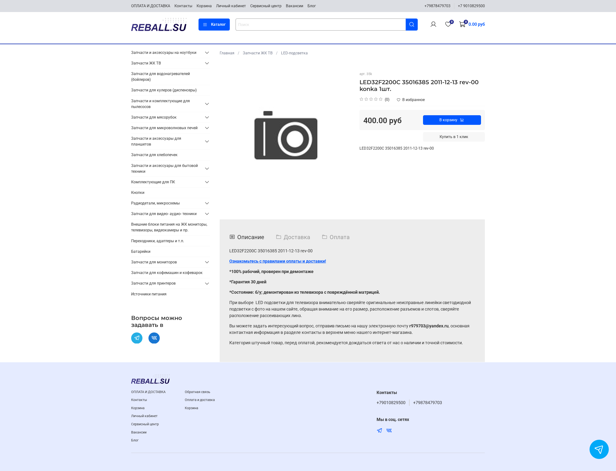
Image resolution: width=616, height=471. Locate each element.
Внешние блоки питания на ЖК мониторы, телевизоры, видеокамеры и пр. (169, 227)
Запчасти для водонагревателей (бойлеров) (160, 76)
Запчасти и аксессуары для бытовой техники (164, 168)
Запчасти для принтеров (153, 283)
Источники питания (149, 294)
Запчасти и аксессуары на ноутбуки (163, 52)
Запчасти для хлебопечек (154, 154)
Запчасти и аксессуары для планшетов (156, 141)
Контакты (183, 6)
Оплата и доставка (200, 400)
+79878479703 (437, 6)
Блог (312, 6)
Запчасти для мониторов (154, 262)
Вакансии (294, 6)
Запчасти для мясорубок (154, 117)
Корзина (204, 6)
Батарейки (140, 251)
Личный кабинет (231, 6)
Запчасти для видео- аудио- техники (164, 213)
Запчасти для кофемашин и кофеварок (167, 272)
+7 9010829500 (471, 6)
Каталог (218, 24)
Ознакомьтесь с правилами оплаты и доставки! (277, 261)
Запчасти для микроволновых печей (164, 127)
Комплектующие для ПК (153, 181)
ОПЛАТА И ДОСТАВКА (150, 6)
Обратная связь (197, 392)
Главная (227, 53)
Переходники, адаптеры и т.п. (157, 240)
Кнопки (137, 192)
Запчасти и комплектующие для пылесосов (160, 103)
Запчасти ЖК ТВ (258, 53)
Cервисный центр (266, 6)
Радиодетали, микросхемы (155, 203)
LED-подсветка (294, 53)
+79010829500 (391, 402)
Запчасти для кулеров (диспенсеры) (164, 90)
